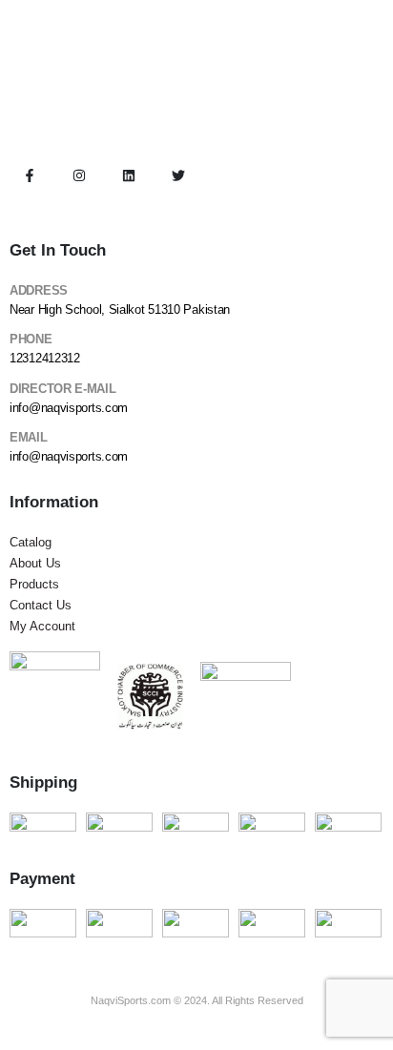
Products (34, 584)
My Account (42, 626)
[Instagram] (79, 175)
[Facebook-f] (30, 175)
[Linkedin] (129, 175)
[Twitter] (178, 175)
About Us (35, 563)
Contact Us (41, 605)
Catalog (31, 542)
